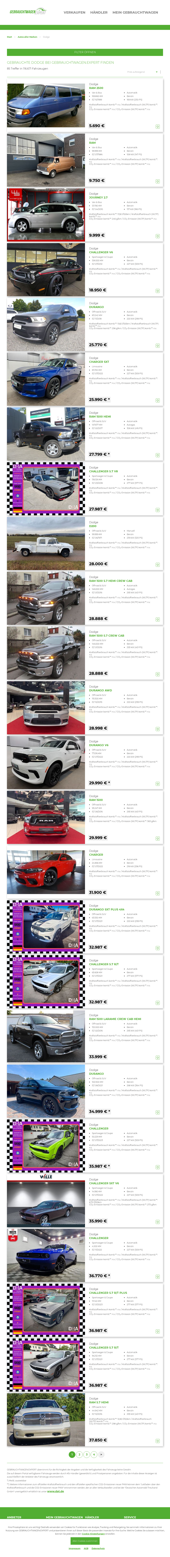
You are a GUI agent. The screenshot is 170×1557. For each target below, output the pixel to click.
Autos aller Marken (27, 37)
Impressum (75, 1548)
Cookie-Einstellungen (93, 1534)
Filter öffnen (85, 52)
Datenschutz (98, 1548)
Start (9, 37)
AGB (86, 1548)
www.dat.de (55, 1491)
